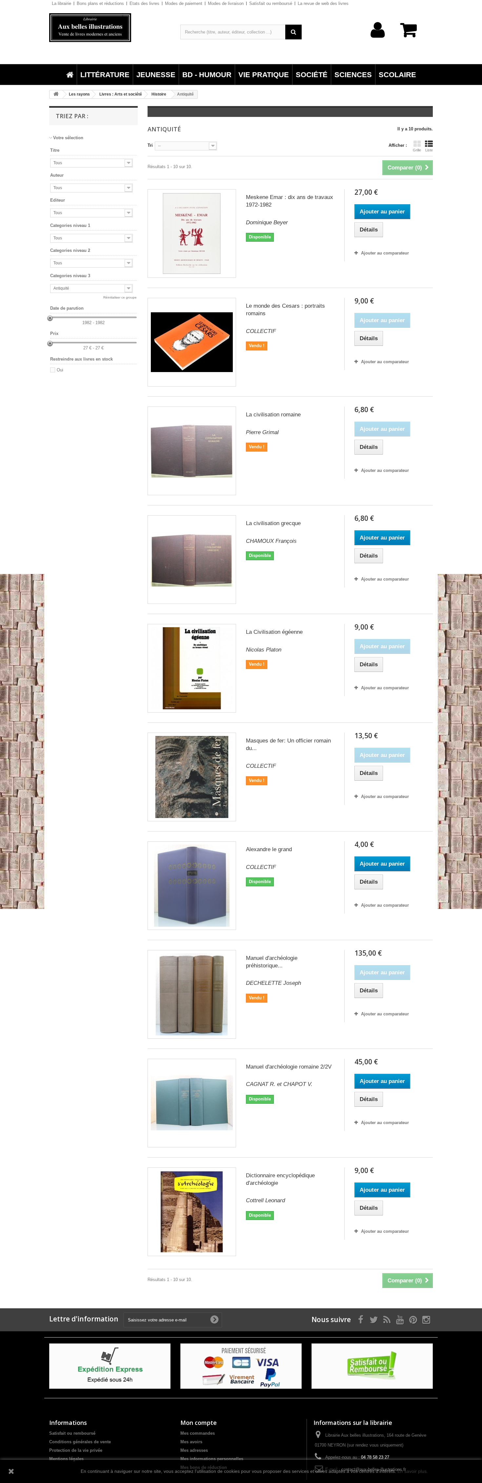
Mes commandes (197, 1433)
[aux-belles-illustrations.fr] (110, 27)
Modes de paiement (183, 3)
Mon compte (198, 1423)
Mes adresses (194, 1450)
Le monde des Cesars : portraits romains (285, 310)
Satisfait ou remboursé (270, 3)
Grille (417, 150)
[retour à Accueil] (56, 94)
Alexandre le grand (269, 849)
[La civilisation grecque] (192, 560)
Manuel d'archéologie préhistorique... (271, 962)
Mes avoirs (191, 1441)
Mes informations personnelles (211, 1458)
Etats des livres (144, 3)
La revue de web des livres (323, 3)
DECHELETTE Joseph (273, 983)
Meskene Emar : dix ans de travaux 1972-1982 (289, 201)
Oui (60, 369)
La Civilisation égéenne (274, 632)
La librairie (61, 3)
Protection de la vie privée (75, 1450)
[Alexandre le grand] (192, 886)
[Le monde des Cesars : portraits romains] (192, 342)
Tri (150, 145)
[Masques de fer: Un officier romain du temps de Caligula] (192, 777)
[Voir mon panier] (411, 33)
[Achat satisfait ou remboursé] (372, 1365)
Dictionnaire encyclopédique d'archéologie (280, 1179)
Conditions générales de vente (80, 1441)
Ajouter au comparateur (385, 253)
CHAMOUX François (271, 541)
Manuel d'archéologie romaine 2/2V (288, 1067)
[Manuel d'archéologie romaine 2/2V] (192, 1103)
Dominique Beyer (267, 222)
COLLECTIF (261, 331)
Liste (429, 150)
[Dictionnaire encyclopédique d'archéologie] (192, 1212)
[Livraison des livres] (110, 1365)
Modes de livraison (226, 3)
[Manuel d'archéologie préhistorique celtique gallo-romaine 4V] (192, 994)
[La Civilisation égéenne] (192, 668)
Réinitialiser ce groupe (120, 297)
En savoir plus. (412, 1471)
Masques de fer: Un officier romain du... (288, 744)
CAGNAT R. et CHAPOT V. (279, 1084)
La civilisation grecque (273, 523)
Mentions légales (66, 1458)
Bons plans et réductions (100, 3)
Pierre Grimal (262, 432)
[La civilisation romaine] (192, 451)
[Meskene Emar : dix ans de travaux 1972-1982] (192, 233)
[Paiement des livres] (241, 1365)
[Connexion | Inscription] (378, 40)
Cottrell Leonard (265, 1200)
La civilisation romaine (273, 414)
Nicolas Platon (263, 650)
